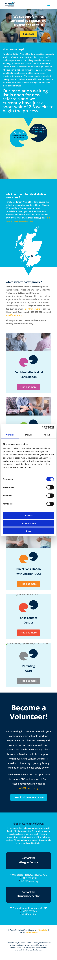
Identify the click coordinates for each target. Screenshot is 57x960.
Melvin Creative (32, 932)
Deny (28, 531)
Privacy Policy (43, 930)
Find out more (28, 387)
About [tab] (47, 435)
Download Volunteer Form (29, 797)
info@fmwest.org (32, 308)
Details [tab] (28, 435)
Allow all (28, 515)
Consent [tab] (10, 435)
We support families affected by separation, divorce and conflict (28, 20)
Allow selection (28, 523)
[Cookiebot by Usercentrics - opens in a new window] (42, 427)
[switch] (50, 487)
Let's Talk (28, 33)
